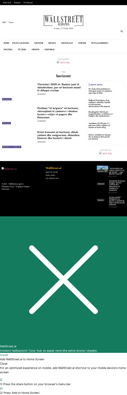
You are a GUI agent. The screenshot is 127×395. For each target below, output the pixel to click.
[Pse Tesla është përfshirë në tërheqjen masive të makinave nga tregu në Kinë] (118, 92)
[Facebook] (89, 15)
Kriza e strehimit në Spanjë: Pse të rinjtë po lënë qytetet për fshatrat (100, 137)
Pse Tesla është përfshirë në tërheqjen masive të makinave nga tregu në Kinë (100, 91)
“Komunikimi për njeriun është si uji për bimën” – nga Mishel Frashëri (116, 171)
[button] (121, 31)
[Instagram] (114, 15)
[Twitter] (97, 15)
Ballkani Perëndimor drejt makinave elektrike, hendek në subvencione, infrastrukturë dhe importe (99, 103)
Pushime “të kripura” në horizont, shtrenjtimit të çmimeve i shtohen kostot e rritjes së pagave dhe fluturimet (58, 113)
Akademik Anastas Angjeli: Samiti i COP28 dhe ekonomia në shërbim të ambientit (117, 185)
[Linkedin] (106, 15)
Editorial (101, 184)
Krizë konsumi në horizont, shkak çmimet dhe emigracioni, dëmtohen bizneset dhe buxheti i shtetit (58, 135)
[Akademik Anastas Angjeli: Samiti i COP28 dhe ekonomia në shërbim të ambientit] (102, 181)
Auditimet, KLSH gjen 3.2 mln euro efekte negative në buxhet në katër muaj (99, 125)
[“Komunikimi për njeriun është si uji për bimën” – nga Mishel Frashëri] (102, 169)
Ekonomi (7, 99)
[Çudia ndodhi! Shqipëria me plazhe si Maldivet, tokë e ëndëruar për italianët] (102, 198)
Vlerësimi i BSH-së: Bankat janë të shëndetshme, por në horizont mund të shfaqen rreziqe (59, 87)
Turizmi (6, 123)
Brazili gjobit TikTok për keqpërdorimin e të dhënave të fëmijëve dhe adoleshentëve (101, 114)
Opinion (101, 171)
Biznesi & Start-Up (12, 147)
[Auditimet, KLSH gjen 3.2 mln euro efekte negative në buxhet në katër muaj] (118, 126)
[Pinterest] (89, 23)
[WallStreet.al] (63, 20)
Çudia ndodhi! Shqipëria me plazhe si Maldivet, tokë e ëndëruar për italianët (117, 201)
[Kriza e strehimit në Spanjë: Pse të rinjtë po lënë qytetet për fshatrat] (118, 138)
